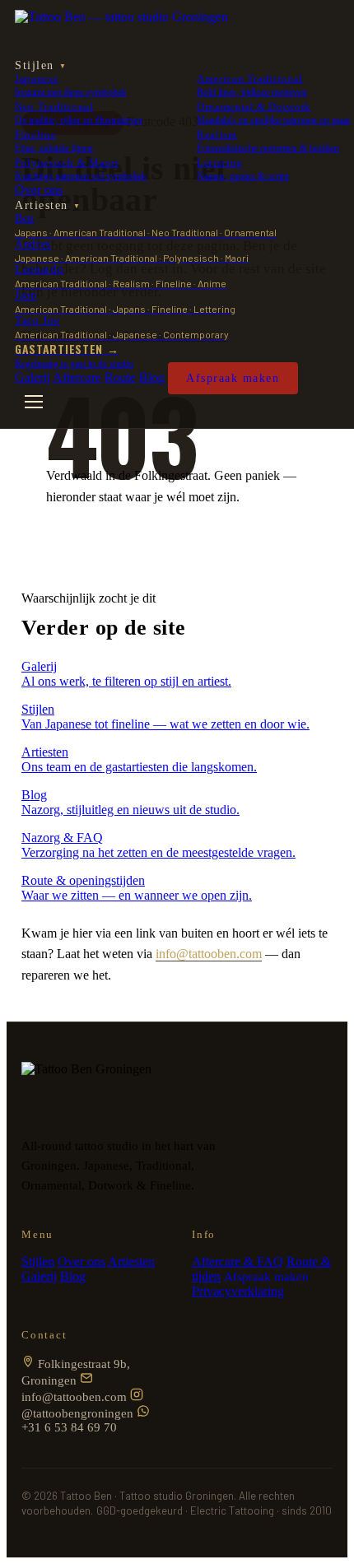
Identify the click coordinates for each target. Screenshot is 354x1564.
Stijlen (41, 65)
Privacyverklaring (238, 1291)
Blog (152, 377)
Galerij (32, 377)
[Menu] (34, 401)
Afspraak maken (233, 378)
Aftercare (77, 377)
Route (120, 377)
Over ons (39, 190)
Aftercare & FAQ (237, 1261)
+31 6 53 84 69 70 (69, 1427)
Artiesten (48, 205)
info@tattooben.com (209, 954)
